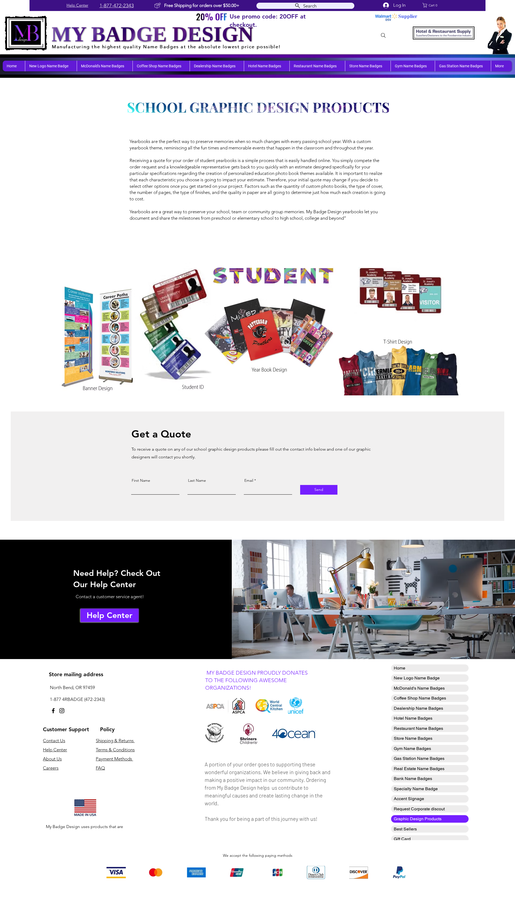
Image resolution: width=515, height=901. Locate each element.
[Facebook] (53, 710)
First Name (141, 480)
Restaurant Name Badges (418, 728)
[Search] (383, 35)
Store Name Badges (413, 738)
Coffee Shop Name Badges (420, 698)
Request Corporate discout (419, 808)
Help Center (77, 5)
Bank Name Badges (413, 778)
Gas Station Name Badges (419, 758)
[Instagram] (61, 710)
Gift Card (402, 838)
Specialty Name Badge (416, 788)
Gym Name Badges (412, 748)
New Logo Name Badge (417, 678)
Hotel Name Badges (413, 718)
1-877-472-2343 (117, 5)
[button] (435, 5)
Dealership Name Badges (418, 708)
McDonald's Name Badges (419, 688)
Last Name (197, 480)
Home (399, 668)
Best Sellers (405, 829)
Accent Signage (409, 798)
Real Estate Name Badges (419, 768)
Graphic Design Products (418, 818)
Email (248, 480)
